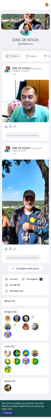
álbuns (7, 301)
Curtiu (7, 346)
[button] (47, 5)
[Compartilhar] (15, 126)
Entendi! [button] (8, 412)
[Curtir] (6, 126)
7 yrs (14, 153)
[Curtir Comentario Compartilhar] (10, 126)
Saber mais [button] (7, 409)
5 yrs (14, 74)
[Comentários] (10, 126)
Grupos (8, 381)
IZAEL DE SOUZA (25, 39)
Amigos (8, 312)
